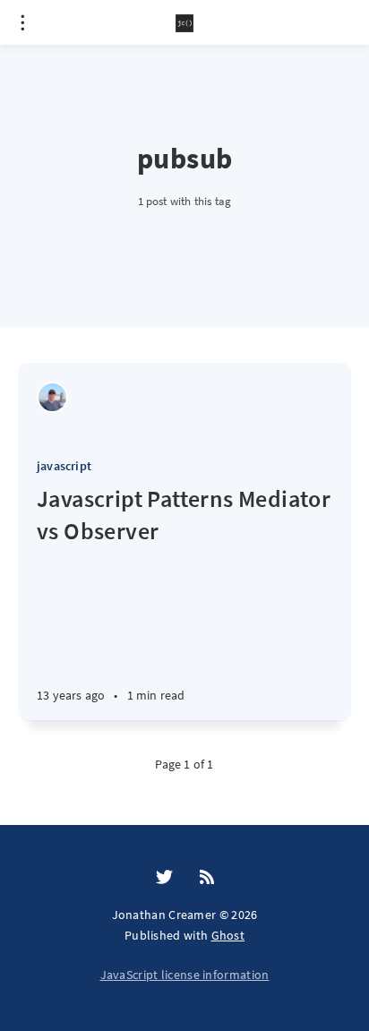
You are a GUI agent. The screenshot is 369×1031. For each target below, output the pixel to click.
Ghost (228, 935)
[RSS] (207, 878)
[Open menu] (22, 22)
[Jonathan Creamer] (52, 397)
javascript (64, 466)
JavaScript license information (185, 975)
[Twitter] (164, 878)
